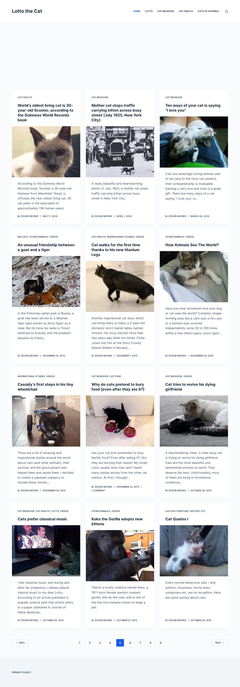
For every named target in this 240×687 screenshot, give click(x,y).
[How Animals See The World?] (194, 276)
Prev (22, 642)
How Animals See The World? (192, 245)
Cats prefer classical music (42, 519)
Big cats (23, 236)
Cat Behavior (165, 11)
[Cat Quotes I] (194, 550)
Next (218, 642)
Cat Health (186, 11)
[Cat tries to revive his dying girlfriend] (194, 421)
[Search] (226, 11)
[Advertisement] (120, 50)
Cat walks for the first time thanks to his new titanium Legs (116, 250)
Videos (54, 236)
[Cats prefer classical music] (46, 550)
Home (137, 11)
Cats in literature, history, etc (185, 511)
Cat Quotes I (176, 519)
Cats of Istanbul (208, 11)
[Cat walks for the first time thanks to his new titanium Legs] (120, 286)
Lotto (149, 11)
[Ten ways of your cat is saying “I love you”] (194, 142)
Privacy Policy (21, 672)
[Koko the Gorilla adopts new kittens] (120, 555)
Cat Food (115, 376)
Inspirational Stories (120, 236)
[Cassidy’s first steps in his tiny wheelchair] (46, 421)
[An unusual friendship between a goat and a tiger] (46, 281)
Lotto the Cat (27, 11)
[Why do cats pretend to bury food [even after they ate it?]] (120, 421)
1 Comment (98, 490)
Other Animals (38, 236)
